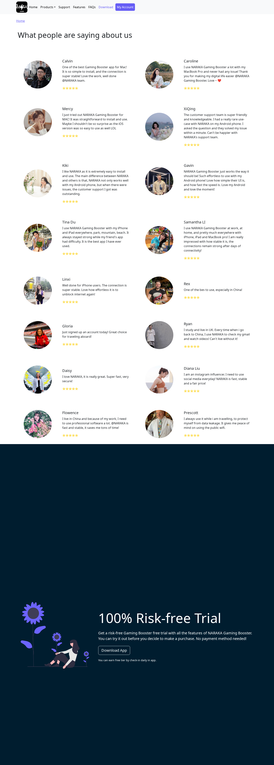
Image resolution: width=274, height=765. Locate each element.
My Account (125, 7)
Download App (114, 650)
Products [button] (46, 7)
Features (79, 7)
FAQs (92, 7)
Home (33, 7)
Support (64, 7)
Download (106, 7)
